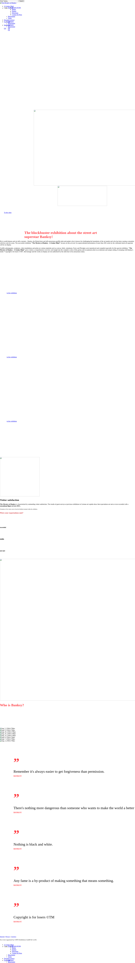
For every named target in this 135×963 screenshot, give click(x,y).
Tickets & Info (16, 946)
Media (14, 948)
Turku (10, 957)
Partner (14, 950)
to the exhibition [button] (12, 293)
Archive (13, 936)
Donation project (9, 958)
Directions (15, 951)
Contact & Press (17, 953)
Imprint (2, 936)
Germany (11, 960)
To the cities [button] (7, 212)
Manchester (11, 955)
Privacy (8, 936)
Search (21, 1)
